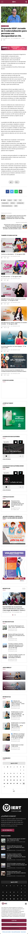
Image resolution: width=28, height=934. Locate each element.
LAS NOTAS (3, 26)
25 (7, 783)
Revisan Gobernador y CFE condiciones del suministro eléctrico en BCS (16, 873)
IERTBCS (13, 203)
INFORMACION (20, 203)
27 (14, 783)
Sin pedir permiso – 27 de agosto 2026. (11, 276)
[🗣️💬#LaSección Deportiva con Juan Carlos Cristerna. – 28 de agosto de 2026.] (6, 704)
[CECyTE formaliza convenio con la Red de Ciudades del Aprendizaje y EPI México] (5, 656)
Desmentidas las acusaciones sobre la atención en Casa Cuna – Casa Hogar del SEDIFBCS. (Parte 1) (14, 608)
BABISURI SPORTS (10, 676)
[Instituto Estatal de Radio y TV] (14, 2)
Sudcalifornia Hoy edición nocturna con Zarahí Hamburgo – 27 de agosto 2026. (13, 299)
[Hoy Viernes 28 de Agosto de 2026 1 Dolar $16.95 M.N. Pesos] (5, 628)
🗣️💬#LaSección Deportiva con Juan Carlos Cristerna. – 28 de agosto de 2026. (17, 703)
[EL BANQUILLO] (14, 686)
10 (4, 776)
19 (10, 780)
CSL (20, 200)
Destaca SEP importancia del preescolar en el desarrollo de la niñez (16, 635)
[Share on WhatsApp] (16, 191)
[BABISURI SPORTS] (14, 675)
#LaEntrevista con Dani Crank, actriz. (17, 745)
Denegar (14, 924)
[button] (26, 903)
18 (7, 780)
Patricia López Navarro (7, 206)
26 (10, 783)
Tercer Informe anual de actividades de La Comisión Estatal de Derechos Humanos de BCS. (13, 370)
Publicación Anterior (6, 213)
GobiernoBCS (5, 203)
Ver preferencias (14, 928)
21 (17, 780)
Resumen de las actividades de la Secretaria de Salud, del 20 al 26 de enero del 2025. (17, 503)
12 (10, 776)
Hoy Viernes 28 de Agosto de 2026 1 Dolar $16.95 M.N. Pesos (16, 626)
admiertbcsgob (16, 508)
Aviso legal (23, 931)
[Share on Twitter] (12, 191)
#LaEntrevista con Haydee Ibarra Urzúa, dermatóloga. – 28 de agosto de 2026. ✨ (18, 725)
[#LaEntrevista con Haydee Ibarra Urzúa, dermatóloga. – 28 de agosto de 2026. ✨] (6, 726)
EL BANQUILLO (9, 687)
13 (14, 776)
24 (4, 783)
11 (7, 776)
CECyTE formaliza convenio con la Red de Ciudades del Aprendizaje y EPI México (16, 656)
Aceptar (14, 920)
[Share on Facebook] (7, 191)
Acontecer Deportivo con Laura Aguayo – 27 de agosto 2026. (13, 347)
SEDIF (7, 26)
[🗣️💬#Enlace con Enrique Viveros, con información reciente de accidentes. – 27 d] (6, 737)
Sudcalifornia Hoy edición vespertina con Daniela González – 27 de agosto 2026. (14, 323)
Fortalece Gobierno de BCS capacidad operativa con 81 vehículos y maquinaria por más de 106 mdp (15, 646)
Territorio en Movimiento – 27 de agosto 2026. (13, 254)
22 (20, 780)
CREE (15, 200)
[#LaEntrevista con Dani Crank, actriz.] (6, 748)
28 (17, 783)
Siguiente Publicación (21, 222)
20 (14, 780)
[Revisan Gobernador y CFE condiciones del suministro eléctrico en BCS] (3, 873)
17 (4, 780)
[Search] (26, 2)
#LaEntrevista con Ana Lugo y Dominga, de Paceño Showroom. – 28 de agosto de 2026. (17, 714)
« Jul (14, 789)
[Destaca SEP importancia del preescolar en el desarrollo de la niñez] (5, 636)
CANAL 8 (9, 200)
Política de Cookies (6, 931)
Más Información (7, 830)
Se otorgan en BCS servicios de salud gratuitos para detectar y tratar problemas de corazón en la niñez (16, 217)
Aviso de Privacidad (15, 931)
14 (17, 776)
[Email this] (20, 191)
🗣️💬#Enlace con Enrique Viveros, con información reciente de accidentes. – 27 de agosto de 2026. (18, 736)
